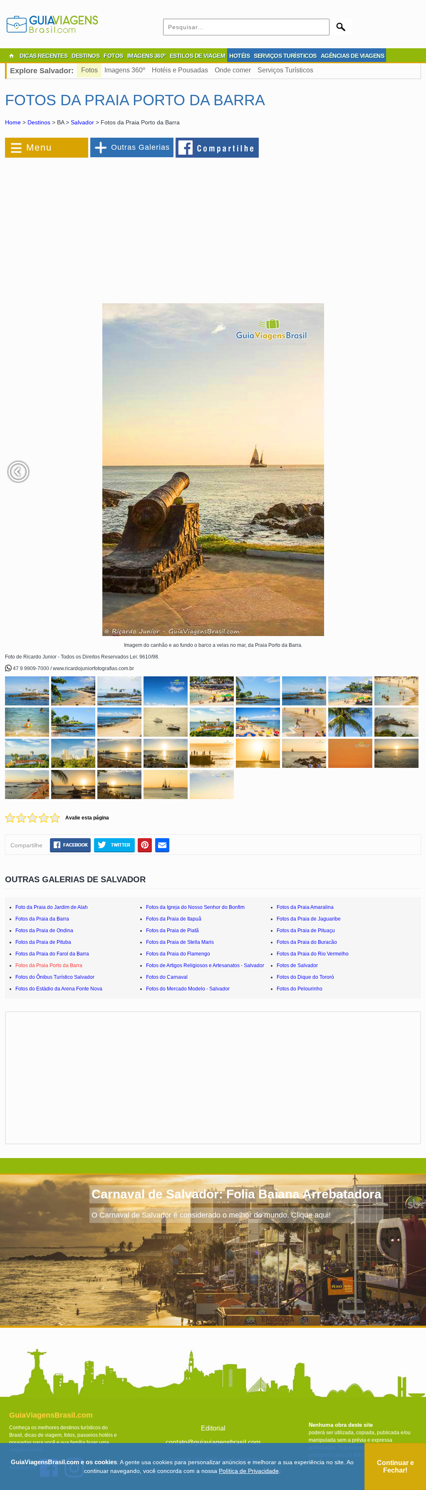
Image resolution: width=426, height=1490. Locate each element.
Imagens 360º (124, 70)
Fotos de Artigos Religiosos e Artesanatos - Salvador (205, 965)
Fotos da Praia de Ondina (44, 930)
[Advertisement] (96, 226)
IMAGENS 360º (146, 55)
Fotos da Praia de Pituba (43, 942)
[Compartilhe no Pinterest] (145, 845)
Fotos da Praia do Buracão (307, 942)
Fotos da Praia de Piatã (172, 930)
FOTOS (113, 55)
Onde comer (233, 70)
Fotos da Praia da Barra (42, 919)
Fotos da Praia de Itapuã (173, 919)
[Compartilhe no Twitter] (114, 845)
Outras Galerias (140, 147)
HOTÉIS (239, 55)
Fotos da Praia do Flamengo (178, 954)
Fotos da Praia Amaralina (305, 907)
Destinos (38, 122)
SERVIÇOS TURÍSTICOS (285, 55)
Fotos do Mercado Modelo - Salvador (188, 989)
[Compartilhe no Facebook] (217, 147)
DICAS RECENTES (43, 55)
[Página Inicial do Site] (11, 55)
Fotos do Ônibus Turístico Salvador (54, 977)
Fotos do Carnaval (167, 977)
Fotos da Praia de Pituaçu (306, 930)
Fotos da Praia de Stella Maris (180, 942)
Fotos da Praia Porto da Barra (48, 965)
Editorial (213, 1428)
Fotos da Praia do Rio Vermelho (313, 954)
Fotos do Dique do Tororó (305, 977)
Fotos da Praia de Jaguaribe (309, 919)
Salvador (82, 122)
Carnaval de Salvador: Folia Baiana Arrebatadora (236, 1194)
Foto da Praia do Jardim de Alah (51, 907)
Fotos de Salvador (297, 965)
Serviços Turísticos (285, 70)
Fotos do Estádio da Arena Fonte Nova (58, 989)
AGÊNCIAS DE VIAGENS (352, 55)
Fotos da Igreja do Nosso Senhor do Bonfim (195, 907)
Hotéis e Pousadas (180, 70)
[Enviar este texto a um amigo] (162, 845)
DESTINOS (85, 55)
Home (13, 122)
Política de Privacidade (249, 1471)
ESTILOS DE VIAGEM (197, 55)
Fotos (89, 70)
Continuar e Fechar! (395, 1466)
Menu (39, 147)
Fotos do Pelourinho (299, 989)
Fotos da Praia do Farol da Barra (52, 954)
